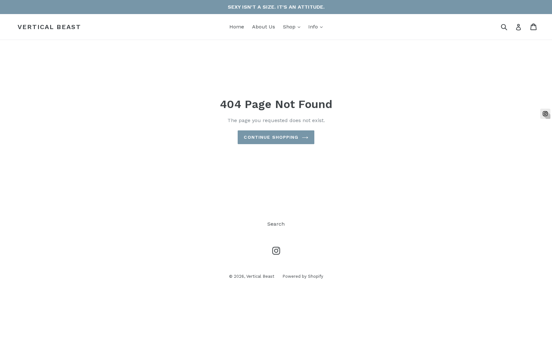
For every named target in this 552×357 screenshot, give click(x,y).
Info (317, 26)
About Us (263, 27)
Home (236, 27)
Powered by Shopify (302, 276)
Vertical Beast (49, 27)
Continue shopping (271, 137)
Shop (293, 26)
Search (276, 224)
